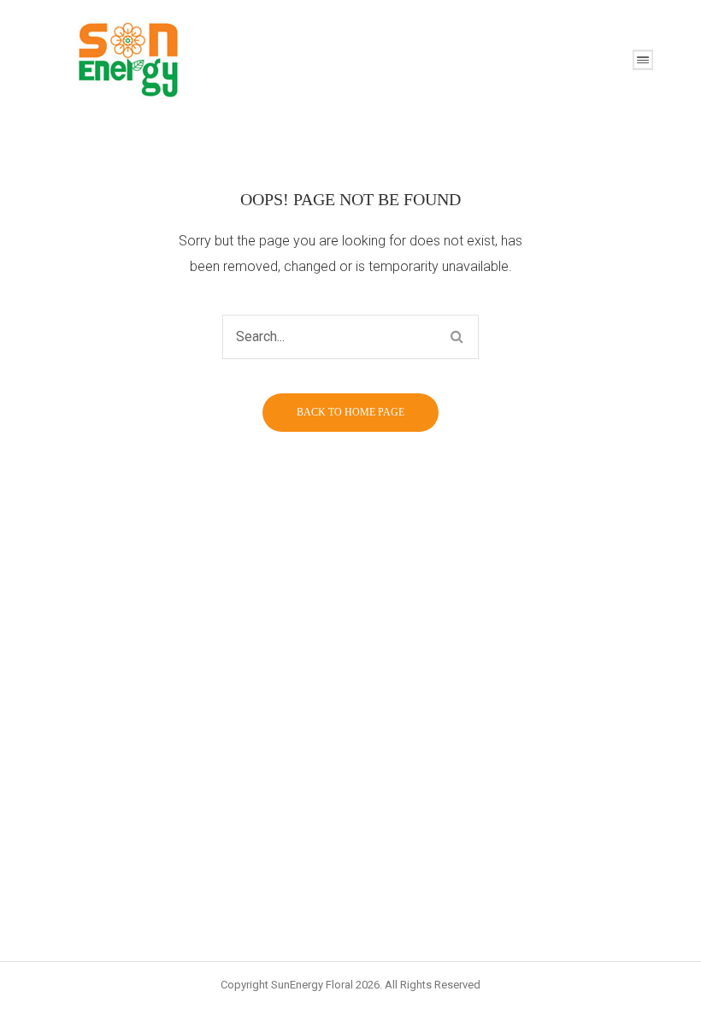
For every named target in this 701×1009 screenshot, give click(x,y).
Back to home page (350, 412)
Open (643, 60)
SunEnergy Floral (312, 984)
